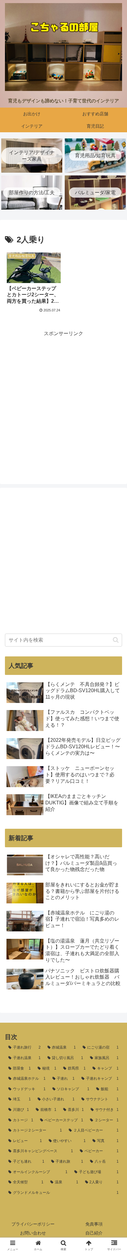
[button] (115, 639)
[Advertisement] (63, 401)
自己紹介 (94, 1232)
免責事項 (94, 1224)
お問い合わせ (33, 1232)
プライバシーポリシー (33, 1224)
